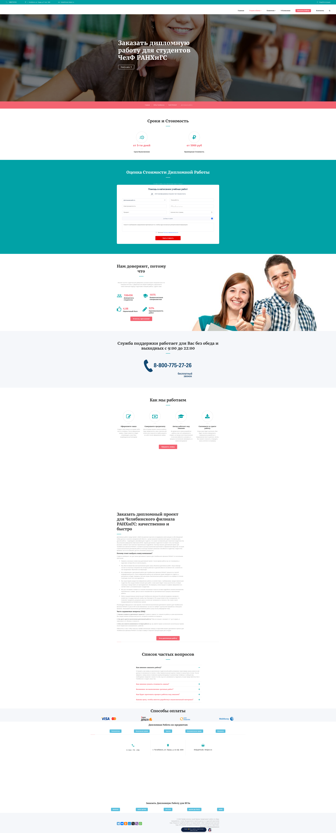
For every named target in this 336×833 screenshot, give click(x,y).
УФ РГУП (168, 809)
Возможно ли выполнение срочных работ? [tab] (154, 689)
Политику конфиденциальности (170, 232)
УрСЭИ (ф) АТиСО (194, 809)
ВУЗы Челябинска (159, 105)
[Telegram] (118, 823)
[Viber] (136, 823)
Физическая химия (142, 731)
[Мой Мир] (129, 823)
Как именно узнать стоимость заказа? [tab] (152, 684)
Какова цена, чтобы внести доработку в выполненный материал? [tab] (164, 700)
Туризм (168, 731)
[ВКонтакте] (122, 823)
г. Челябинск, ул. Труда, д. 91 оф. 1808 (38, 2)
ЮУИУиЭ (115, 809)
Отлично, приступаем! (141, 319)
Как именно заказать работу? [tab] (148, 667)
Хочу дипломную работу (168, 638)
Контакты (320, 10)
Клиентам (270, 10)
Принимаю (168, 232)
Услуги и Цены (254, 10)
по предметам (179, 725)
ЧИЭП (220, 809)
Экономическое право (194, 731)
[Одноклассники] (125, 823)
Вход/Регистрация (324, 2)
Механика (220, 731)
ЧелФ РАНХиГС (172, 105)
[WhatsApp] (140, 823)
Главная (241, 10)
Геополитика (115, 731)
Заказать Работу (303, 10)
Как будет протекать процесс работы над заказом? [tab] (158, 694)
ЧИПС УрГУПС (141, 809)
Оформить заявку (168, 447)
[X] (133, 823)
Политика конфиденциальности (209, 827)
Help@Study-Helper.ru (67, 2)
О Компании (285, 10)
